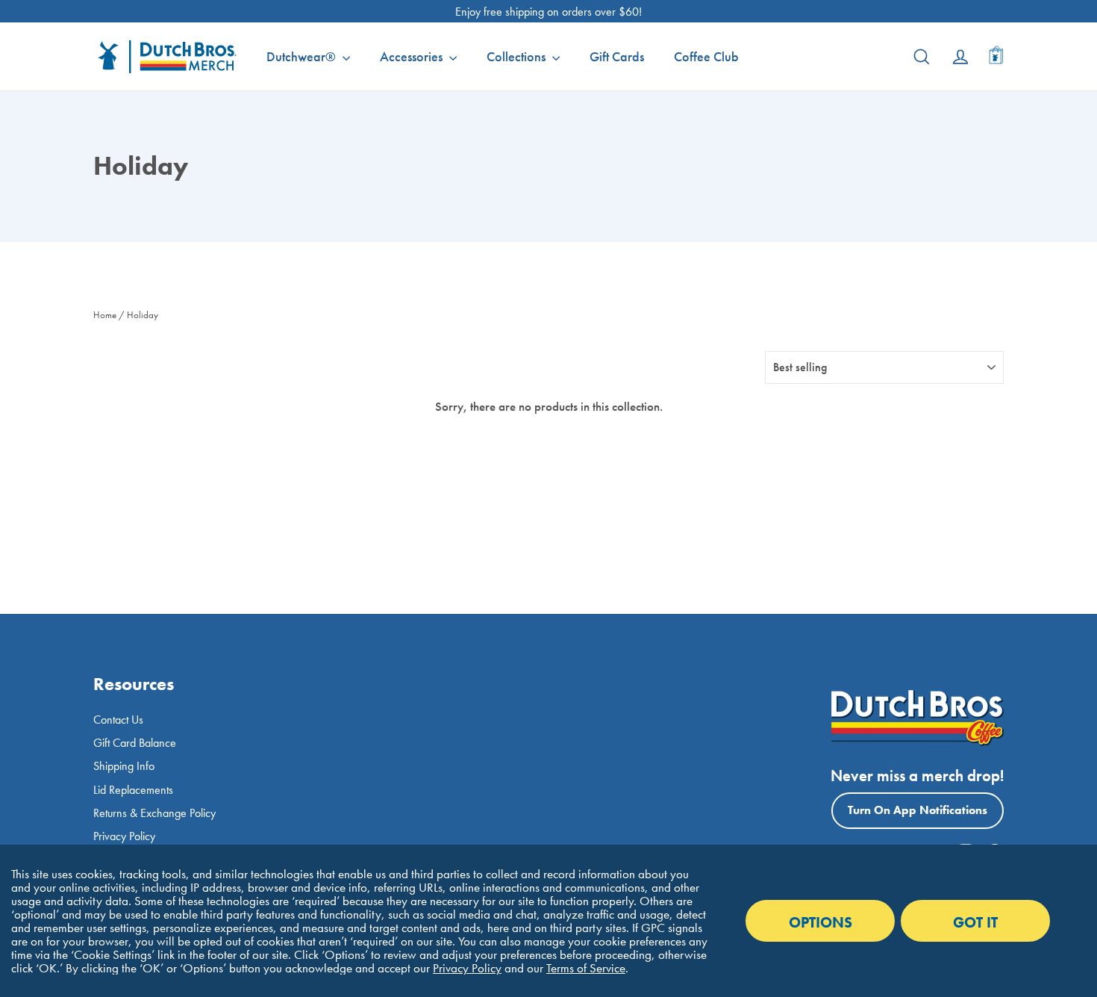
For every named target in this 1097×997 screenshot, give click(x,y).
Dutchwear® (302, 56)
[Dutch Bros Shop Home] (160, 56)
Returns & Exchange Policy (154, 813)
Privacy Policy (124, 836)
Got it (975, 922)
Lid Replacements (133, 790)
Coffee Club (706, 56)
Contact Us (118, 719)
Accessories (413, 56)
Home (104, 314)
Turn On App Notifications (917, 810)
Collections (517, 56)
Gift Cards (617, 56)
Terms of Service (585, 968)
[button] (996, 56)
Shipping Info (123, 766)
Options (820, 922)
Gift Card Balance (134, 743)
